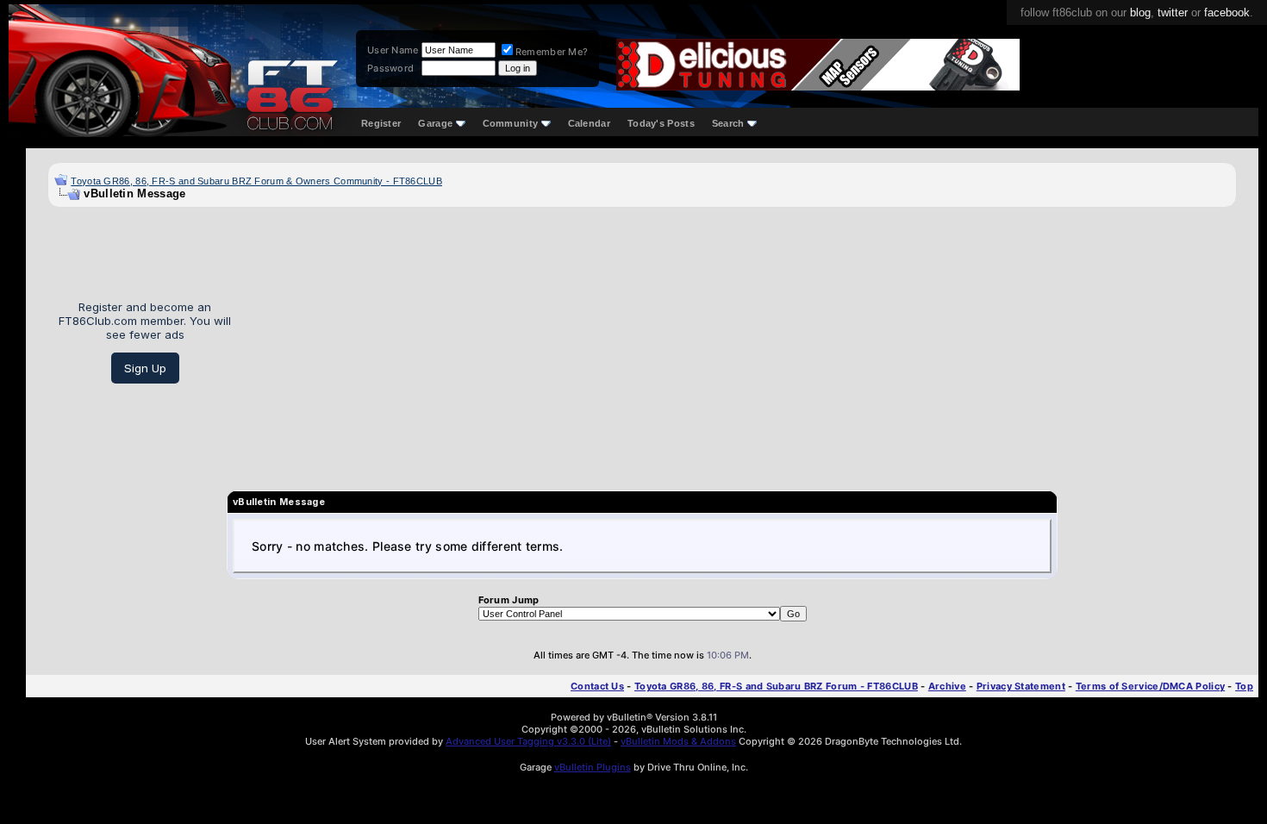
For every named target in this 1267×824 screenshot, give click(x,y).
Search (728, 123)
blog (1140, 12)
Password (390, 68)
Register (381, 123)
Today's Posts (661, 123)
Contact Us (597, 686)
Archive (947, 686)
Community (511, 123)
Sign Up (145, 368)
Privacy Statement (1021, 686)
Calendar (589, 123)
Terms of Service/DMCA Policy (1150, 686)
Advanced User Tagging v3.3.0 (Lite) (528, 741)
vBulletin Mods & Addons (678, 741)
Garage (435, 123)
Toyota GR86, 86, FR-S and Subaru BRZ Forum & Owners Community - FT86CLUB (256, 181)
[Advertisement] (740, 342)
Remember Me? (552, 52)
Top (1244, 686)
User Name (393, 50)
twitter (1173, 12)
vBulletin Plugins (592, 767)
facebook (1227, 12)
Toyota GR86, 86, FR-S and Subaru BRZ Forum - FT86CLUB (776, 686)
